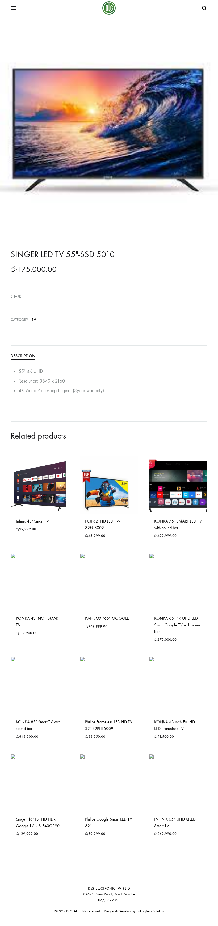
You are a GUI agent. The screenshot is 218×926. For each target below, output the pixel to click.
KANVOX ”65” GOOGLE (107, 618)
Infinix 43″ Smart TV (32, 521)
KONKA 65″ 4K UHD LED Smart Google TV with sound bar (177, 625)
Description (23, 355)
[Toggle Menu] (13, 8)
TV (34, 319)
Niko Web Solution (150, 911)
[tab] (109, 356)
